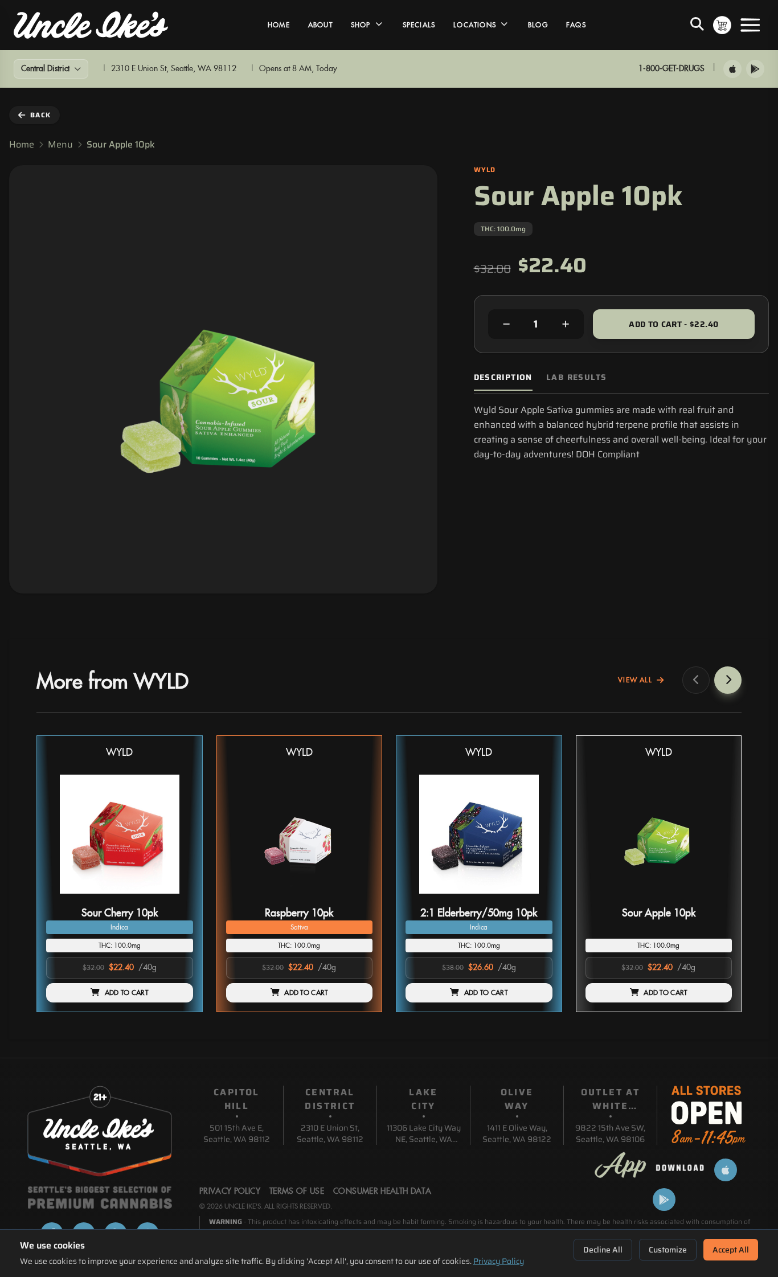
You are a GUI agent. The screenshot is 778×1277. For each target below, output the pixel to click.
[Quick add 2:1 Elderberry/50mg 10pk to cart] (534, 898)
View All (635, 680)
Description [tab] (503, 377)
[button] (119, 873)
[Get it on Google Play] (755, 69)
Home (279, 25)
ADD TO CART (126, 993)
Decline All (603, 1249)
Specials (419, 25)
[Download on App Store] (732, 69)
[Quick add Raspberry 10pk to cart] (354, 898)
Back (40, 114)
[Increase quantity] (565, 324)
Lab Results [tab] (576, 377)
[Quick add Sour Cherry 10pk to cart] (174, 898)
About (320, 25)
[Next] (728, 680)
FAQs (576, 25)
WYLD (119, 753)
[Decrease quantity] (506, 324)
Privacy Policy (498, 1261)
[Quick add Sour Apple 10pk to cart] (713, 898)
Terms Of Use (296, 1191)
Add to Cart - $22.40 (673, 324)
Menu (60, 145)
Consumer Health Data (382, 1191)
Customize (668, 1249)
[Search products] (697, 25)
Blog (538, 25)
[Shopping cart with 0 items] (722, 25)
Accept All (731, 1249)
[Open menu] (750, 25)
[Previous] (696, 680)
